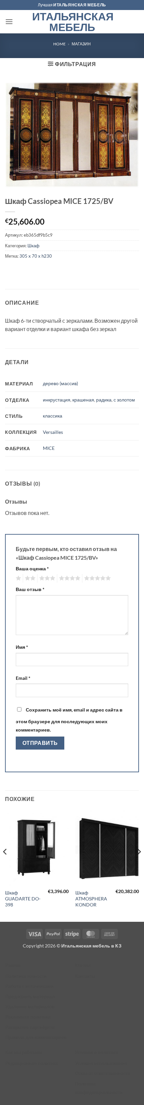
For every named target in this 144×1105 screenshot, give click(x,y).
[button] (9, 21)
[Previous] (5, 865)
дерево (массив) (60, 383)
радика (104, 399)
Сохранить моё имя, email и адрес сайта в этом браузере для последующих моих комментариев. (69, 720)
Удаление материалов (29, 1006)
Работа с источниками (29, 986)
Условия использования (101, 1063)
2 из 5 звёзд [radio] (29, 578)
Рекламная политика (28, 1017)
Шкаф (33, 245)
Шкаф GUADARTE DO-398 (23, 898)
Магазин (81, 43)
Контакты (85, 976)
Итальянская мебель (72, 21)
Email (23, 678)
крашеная (83, 399)
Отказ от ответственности (102, 1073)
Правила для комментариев (35, 1037)
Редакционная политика (31, 1063)
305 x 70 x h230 (35, 256)
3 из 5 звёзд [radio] (46, 578)
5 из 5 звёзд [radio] (96, 578)
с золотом (124, 399)
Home (59, 43)
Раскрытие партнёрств (30, 1027)
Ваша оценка (32, 568)
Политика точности (26, 976)
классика (52, 416)
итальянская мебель (79, 4)
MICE (49, 448)
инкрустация (56, 399)
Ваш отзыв (30, 589)
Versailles (53, 432)
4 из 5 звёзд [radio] (68, 578)
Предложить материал (30, 996)
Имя (22, 647)
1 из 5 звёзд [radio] (17, 578)
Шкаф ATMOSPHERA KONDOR (91, 898)
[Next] (139, 865)
